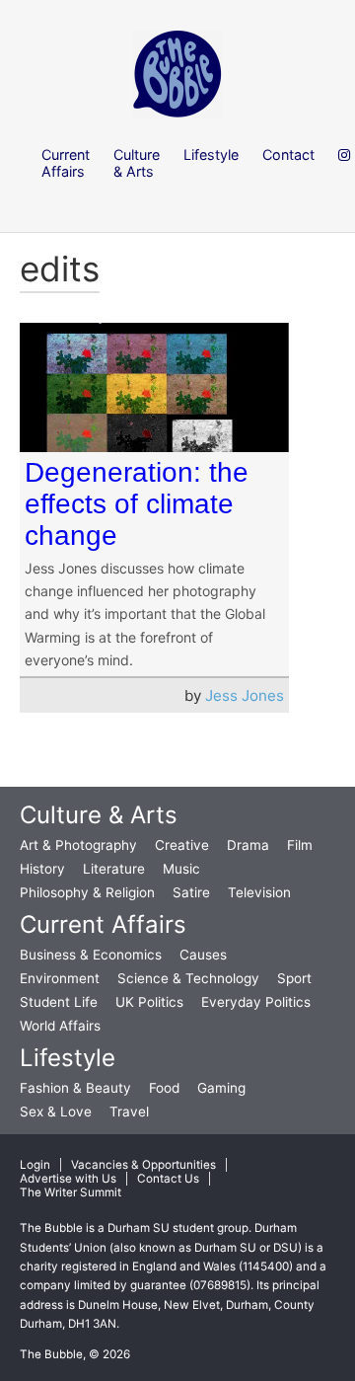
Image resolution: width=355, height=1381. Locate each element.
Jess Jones (244, 695)
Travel (129, 1111)
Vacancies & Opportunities (143, 1165)
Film (300, 845)
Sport (294, 978)
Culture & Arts (99, 815)
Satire (191, 892)
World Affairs (60, 1026)
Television (259, 892)
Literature (114, 869)
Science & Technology (188, 978)
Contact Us (168, 1179)
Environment (60, 978)
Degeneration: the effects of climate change (136, 504)
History (42, 869)
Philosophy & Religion (87, 892)
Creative (182, 845)
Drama (248, 845)
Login (35, 1165)
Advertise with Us (68, 1179)
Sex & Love (56, 1111)
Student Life (59, 1002)
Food (164, 1088)
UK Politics (149, 1002)
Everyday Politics (256, 1002)
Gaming (221, 1088)
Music (181, 869)
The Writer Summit (70, 1192)
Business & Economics (91, 954)
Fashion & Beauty (75, 1088)
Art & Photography (78, 845)
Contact (288, 154)
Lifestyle (67, 1057)
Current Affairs (103, 924)
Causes (203, 954)
